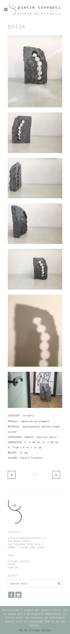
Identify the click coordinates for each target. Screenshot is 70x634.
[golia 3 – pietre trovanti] (35, 201)
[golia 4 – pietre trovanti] (35, 155)
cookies (13, 567)
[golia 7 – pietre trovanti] (35, 246)
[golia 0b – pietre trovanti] (35, 292)
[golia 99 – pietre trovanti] (35, 410)
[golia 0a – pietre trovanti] (35, 110)
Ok (20, 630)
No (25, 630)
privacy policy (19, 561)
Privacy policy (40, 630)
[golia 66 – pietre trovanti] (35, 369)
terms (11, 564)
